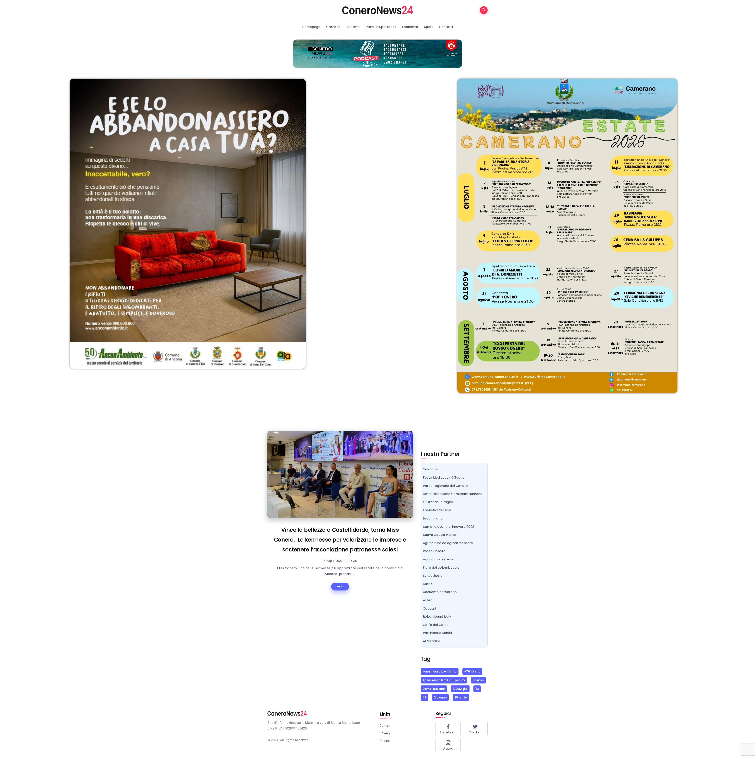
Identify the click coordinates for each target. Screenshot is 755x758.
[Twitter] (475, 729)
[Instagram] (448, 745)
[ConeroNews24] (377, 10)
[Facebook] (448, 729)
